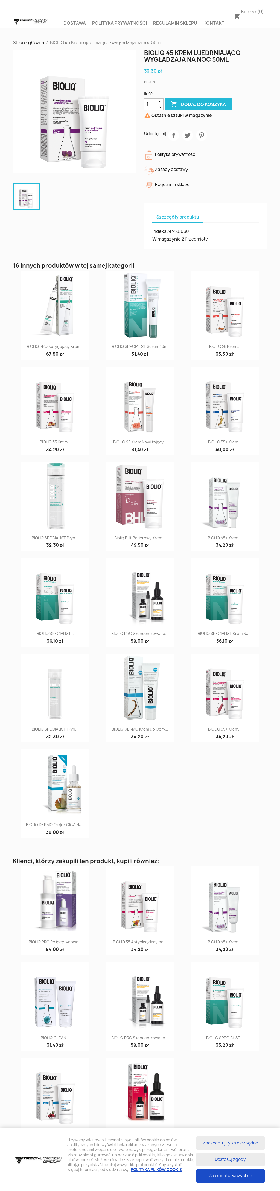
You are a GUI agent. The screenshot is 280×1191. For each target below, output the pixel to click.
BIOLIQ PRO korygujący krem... (55, 346)
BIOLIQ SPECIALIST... (55, 633)
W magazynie (166, 239)
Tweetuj (187, 135)
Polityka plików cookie (156, 1169)
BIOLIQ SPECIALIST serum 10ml (140, 346)
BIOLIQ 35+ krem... (224, 729)
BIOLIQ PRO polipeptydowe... (55, 941)
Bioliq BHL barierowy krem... (139, 537)
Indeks (159, 231)
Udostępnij (173, 135)
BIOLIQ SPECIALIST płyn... (55, 537)
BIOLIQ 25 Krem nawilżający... (140, 442)
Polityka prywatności (119, 23)
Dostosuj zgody (230, 1159)
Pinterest (201, 135)
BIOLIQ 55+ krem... (224, 442)
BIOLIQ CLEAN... (55, 1037)
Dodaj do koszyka (198, 104)
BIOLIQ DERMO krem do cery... (140, 729)
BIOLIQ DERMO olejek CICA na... (55, 824)
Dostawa (74, 23)
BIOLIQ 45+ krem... (224, 537)
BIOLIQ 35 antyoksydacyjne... (140, 941)
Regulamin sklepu (175, 23)
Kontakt (213, 23)
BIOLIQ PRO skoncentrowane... (139, 633)
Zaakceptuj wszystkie (230, 1176)
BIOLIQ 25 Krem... (224, 346)
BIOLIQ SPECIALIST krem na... (225, 633)
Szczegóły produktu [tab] (177, 217)
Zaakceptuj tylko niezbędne (230, 1143)
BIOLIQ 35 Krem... (55, 442)
